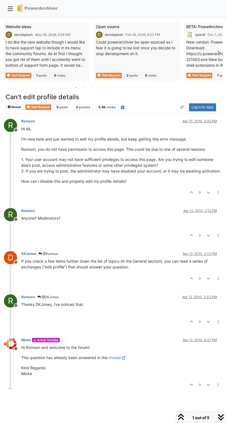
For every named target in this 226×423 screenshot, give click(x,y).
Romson (28, 121)
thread (115, 357)
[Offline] (12, 343)
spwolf (200, 35)
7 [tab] (125, 87)
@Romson (50, 254)
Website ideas (18, 26)
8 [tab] (133, 87)
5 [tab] (109, 87)
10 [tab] (150, 87)
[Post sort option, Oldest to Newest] (182, 107)
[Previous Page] (7, 53)
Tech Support (20, 75)
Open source (107, 26)
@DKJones (50, 297)
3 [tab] (92, 87)
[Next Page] (218, 53)
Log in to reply (203, 107)
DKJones (28, 254)
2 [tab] (84, 87)
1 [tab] (76, 87)
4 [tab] (100, 87)
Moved (16, 107)
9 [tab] (142, 87)
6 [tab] (117, 87)
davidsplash (23, 35)
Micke (26, 340)
